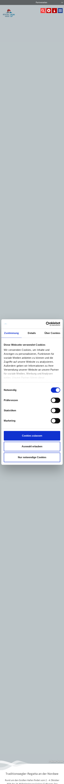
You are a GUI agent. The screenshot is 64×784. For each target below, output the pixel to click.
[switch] (55, 400)
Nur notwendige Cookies (32, 457)
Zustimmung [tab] (11, 333)
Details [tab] (32, 333)
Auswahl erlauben (32, 446)
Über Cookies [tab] (52, 333)
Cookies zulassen (32, 435)
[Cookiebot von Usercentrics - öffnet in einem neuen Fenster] (46, 324)
